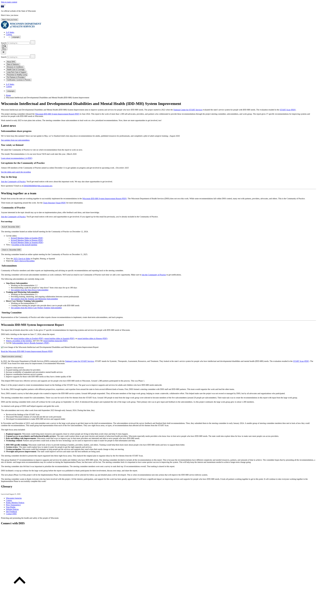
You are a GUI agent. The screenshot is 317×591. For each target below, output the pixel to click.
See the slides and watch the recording (16, 172)
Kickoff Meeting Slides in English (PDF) (27, 238)
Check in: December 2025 (11, 250)
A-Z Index (10, 32)
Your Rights (10, 507)
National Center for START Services (187, 110)
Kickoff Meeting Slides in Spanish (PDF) (27, 242)
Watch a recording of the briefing (19, 341)
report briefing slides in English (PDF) (28, 338)
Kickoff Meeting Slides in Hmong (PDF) (27, 240)
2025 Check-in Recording (24, 261)
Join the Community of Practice (13, 182)
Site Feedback (11, 511)
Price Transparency (13, 505)
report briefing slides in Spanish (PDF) (59, 338)
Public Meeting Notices (15, 503)
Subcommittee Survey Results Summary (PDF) (30, 343)
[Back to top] (19, 589)
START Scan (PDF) (288, 110)
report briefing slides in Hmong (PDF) (92, 338)
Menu (4, 49)
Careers (9, 34)
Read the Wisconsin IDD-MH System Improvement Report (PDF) (27, 351)
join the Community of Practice (154, 275)
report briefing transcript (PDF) (55, 341)
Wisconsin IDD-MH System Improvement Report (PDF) (57, 114)
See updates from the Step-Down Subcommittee (29, 290)
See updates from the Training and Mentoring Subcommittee (34, 299)
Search (4, 43)
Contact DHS (11, 514)
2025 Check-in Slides (21, 259)
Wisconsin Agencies (14, 498)
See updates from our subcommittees (15, 140)
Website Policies (12, 509)
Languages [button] (16, 37)
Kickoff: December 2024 (10, 227)
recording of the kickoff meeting (24, 245)
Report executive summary (11, 356)
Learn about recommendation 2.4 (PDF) (16, 158)
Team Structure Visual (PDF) (54, 203)
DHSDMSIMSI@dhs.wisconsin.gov (38, 186)
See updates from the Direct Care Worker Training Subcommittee (36, 308)
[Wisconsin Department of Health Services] (21, 28)
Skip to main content (9, 2)
